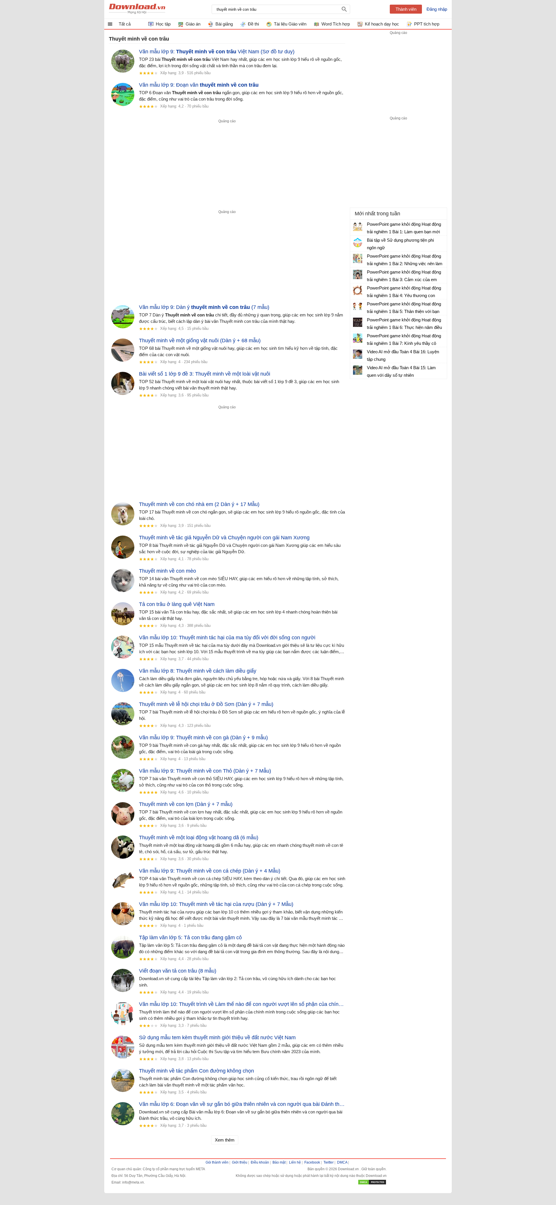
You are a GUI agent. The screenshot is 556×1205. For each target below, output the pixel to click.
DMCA (342, 1162)
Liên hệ (295, 1162)
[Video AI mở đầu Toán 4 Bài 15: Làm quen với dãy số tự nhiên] (357, 370)
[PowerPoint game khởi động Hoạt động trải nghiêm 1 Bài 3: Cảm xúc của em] (357, 274)
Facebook (312, 1162)
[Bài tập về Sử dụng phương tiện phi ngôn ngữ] (357, 242)
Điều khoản (260, 1162)
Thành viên (406, 9)
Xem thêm (225, 1139)
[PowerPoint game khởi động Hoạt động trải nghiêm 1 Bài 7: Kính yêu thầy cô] (357, 338)
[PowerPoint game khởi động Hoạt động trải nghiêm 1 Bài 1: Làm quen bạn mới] (357, 226)
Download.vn (349, 1169)
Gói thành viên (217, 1162)
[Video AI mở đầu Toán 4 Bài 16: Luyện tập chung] (357, 354)
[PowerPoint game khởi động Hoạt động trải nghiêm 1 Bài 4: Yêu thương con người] (357, 290)
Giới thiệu (239, 1162)
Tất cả (125, 23)
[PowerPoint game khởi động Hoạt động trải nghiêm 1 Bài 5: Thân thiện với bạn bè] (357, 306)
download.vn (137, 9)
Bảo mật (279, 1162)
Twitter (328, 1162)
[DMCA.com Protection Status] (372, 1184)
